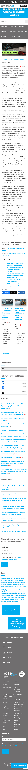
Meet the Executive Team (7, 688)
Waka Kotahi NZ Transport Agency (10, 599)
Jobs (19, 36)
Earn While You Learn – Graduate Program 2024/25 (8, 696)
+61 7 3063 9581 (22, 1)
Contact (16, 729)
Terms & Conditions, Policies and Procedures (19, 708)
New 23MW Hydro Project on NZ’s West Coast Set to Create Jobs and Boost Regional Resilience (14, 500)
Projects (21, 26)
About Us (16, 681)
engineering (4, 582)
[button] (23, 6)
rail (2, 591)
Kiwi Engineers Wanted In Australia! (12, 457)
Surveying (13, 31)
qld (5, 590)
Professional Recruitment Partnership (17, 722)
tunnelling (16, 59)
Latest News (13, 26)
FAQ (4, 727)
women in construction (12, 601)
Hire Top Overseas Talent (7, 721)
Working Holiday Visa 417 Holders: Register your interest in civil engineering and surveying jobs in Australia (14, 471)
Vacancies (16, 697)
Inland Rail (4, 586)
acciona (3, 578)
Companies (4, 31)
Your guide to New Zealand (18, 714)
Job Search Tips (22, 31)
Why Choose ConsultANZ (6, 707)
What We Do (17, 684)
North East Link (6, 59)
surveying (3, 595)
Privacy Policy (13, 559)
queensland (9, 590)
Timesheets (6, 1)
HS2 (2, 584)
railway (5, 591)
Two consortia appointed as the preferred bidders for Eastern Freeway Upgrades (15, 275)
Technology (4, 36)
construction (9, 580)
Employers (5, 718)
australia (13, 578)
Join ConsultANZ (18, 694)
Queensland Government (19, 590)
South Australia (21, 593)
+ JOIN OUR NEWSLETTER (19, 766)
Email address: (4, 550)
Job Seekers (17, 699)
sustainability (10, 595)
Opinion (13, 36)
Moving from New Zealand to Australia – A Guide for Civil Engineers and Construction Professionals (12, 463)
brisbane (18, 578)
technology (7, 597)
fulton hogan (21, 582)
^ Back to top (5, 353)
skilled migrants (12, 593)
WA (23, 597)
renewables (20, 591)
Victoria (22, 59)
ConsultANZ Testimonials (17, 690)
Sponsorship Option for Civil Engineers (19, 703)
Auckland (7, 578)
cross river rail (19, 580)
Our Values (17, 687)
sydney (16, 595)
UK (16, 597)
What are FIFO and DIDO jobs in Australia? (13, 430)
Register (16, 727)
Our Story (5, 684)
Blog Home (4, 26)
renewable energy (12, 591)
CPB (14, 580)
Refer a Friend (6, 702)
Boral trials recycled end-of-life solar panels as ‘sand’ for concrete (15, 269)
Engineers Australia (13, 582)
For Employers (17, 718)
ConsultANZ (6, 681)
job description (11, 586)
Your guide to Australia (6, 714)
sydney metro (22, 595)
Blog (4, 729)
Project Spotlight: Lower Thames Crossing (13, 494)
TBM (11, 59)
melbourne (8, 588)
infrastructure (7, 584)
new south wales (15, 588)
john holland (18, 586)
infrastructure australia (17, 584)
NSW (2, 590)
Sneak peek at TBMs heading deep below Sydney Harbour (7, 313)
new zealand (23, 588)
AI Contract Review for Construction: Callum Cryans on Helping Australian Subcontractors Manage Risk (13, 406)
